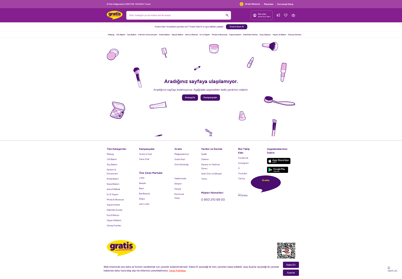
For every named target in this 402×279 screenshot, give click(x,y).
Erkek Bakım (164, 35)
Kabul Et (291, 265)
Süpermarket (235, 35)
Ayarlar (291, 273)
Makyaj (111, 35)
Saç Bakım (131, 35)
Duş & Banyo (265, 35)
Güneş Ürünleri (294, 35)
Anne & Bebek (191, 35)
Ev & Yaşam (205, 35)
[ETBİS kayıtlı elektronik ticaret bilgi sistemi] (286, 253)
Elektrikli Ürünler (250, 35)
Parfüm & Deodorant (147, 35)
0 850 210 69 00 (213, 199)
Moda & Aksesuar (219, 35)
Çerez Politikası (177, 271)
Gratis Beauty (252, 4)
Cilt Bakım (120, 35)
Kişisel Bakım (177, 35)
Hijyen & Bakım (279, 35)
